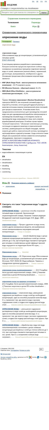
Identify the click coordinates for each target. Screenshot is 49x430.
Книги (13, 26)
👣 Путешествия (5, 354)
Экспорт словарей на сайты (9, 357)
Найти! (43, 13)
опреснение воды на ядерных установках (19, 281)
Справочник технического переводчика (24, 19)
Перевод (16, 41)
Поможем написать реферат (23, 183)
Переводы (35, 22)
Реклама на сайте (24, 350)
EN (33, 1)
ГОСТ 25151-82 (8, 60)
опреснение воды (9, 224)
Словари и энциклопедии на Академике (19, 8)
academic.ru (9, 3)
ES (42, 1)
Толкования (13, 22)
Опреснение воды (9, 236)
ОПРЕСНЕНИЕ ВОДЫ (10, 211)
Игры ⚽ (36, 26)
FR (46, 1)
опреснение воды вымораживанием (17, 270)
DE (37, 1)
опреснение (10, 186)
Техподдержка (15, 350)
